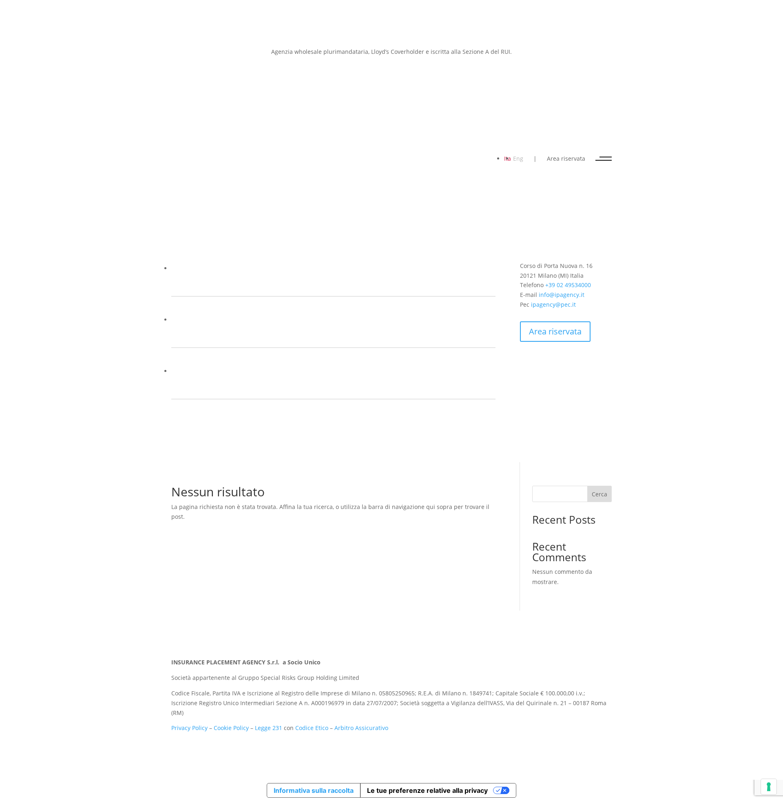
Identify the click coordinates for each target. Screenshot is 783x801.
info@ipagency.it (561, 295)
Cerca (599, 494)
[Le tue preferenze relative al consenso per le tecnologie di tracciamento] (768, 786)
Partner (279, 283)
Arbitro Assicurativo (361, 728)
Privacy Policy (189, 728)
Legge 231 (268, 728)
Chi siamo (206, 283)
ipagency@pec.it (553, 304)
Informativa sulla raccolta (314, 790)
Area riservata (566, 158)
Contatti (203, 385)
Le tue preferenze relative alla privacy (427, 790)
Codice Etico (311, 728)
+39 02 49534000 (568, 285)
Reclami (317, 334)
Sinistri (253, 334)
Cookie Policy (231, 728)
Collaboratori (371, 283)
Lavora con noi (300, 385)
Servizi (195, 334)
